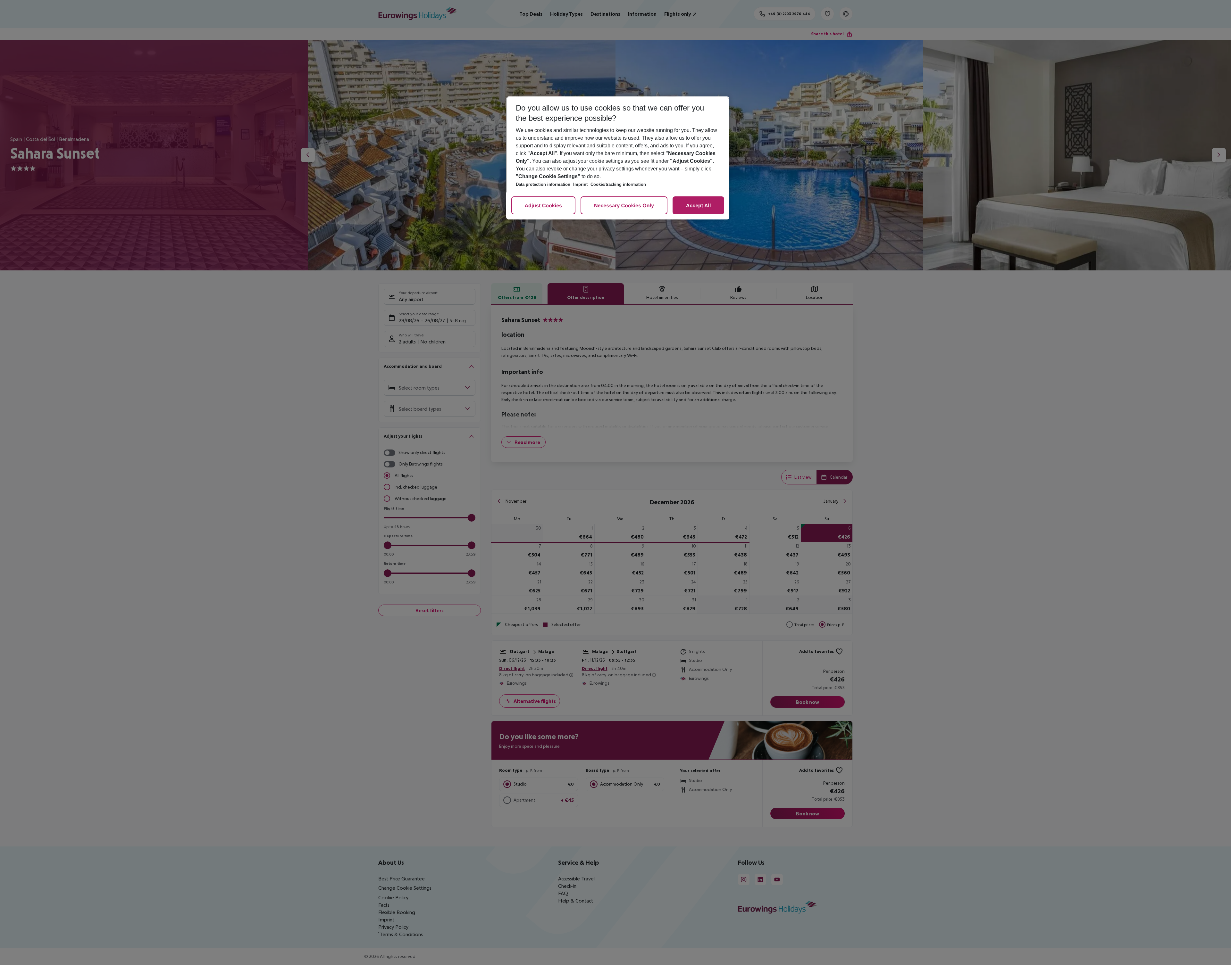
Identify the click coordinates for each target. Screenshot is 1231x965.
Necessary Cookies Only (624, 206)
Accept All (698, 206)
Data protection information (543, 184)
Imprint (580, 184)
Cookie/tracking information (618, 184)
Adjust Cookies (543, 206)
